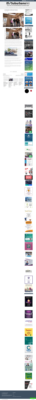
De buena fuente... (21, 7)
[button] (29, 45)
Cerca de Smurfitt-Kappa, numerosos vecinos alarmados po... (9, 0)
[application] (28, 45)
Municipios (17, 7)
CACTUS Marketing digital (5, 399)
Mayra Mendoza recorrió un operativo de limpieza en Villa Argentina (21, 83)
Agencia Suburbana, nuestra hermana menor (17, 396)
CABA (14, 7)
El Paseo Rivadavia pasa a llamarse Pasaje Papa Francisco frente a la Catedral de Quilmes (6, 84)
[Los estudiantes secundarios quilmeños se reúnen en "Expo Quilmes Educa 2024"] (16, 79)
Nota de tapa (7, 7)
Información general (11, 7)
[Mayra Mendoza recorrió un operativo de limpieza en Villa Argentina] (21, 79)
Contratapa (29, 7)
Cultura (26, 7)
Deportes (24, 7)
